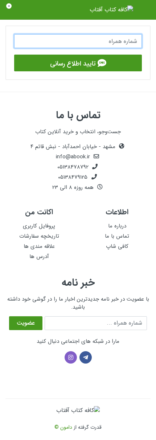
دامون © (63, 427)
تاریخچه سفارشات (39, 236)
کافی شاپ (117, 246)
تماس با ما (117, 236)
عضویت (26, 323)
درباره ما (117, 226)
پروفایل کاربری (39, 226)
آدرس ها (39, 256)
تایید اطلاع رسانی (74, 64)
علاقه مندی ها (39, 246)
